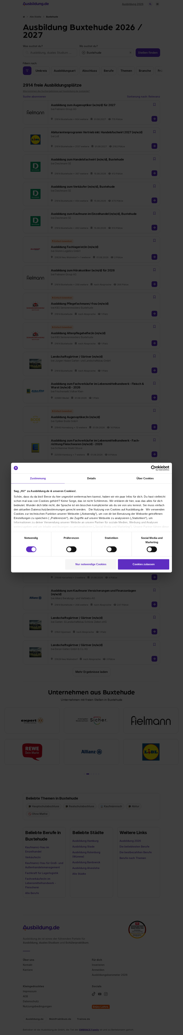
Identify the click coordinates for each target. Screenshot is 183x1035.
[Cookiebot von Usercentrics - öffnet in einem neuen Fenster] (153, 468)
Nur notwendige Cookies (90, 564)
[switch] (71, 549)
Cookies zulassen (144, 564)
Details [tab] (91, 478)
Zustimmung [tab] (38, 478)
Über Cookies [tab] (145, 478)
